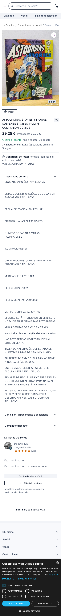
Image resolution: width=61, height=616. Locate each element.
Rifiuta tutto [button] (45, 603)
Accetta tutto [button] (16, 603)
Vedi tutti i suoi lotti (15, 460)
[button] (30, 176)
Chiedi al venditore (33, 483)
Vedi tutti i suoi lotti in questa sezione (25, 466)
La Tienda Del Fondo (15, 437)
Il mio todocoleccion (46, 15)
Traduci (11, 111)
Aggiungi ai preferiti (32, 476)
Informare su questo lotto (30, 509)
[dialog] (30, 587)
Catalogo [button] (9, 15)
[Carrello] (57, 6)
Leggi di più (53, 574)
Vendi (24, 15)
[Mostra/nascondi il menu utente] (4, 6)
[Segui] (53, 35)
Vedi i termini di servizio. (16, 492)
